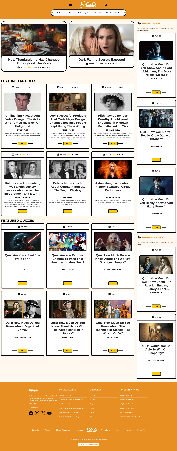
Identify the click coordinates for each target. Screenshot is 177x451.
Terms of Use (141, 430)
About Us (80, 430)
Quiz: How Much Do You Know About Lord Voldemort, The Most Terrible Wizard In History (156, 71)
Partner (47, 430)
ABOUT (117, 13)
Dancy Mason (67, 270)
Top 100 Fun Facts (65, 395)
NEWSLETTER (97, 13)
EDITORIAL (69, 13)
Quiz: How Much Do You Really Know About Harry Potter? (156, 203)
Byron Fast (22, 130)
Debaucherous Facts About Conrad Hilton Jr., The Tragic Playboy (68, 186)
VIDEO (108, 13)
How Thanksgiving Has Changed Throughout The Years (34, 61)
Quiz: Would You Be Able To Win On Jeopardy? (156, 349)
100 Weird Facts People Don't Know (71, 399)
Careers (128, 430)
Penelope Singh (22, 197)
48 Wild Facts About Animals (68, 404)
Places (92, 408)
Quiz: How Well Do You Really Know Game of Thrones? (156, 135)
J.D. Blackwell (113, 130)
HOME (59, 13)
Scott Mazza (23, 270)
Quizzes (92, 399)
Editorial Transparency (63, 430)
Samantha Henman (108, 64)
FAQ (117, 430)
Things (92, 412)
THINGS (75, 87)
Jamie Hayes (67, 337)
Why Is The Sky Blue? (127, 408)
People (92, 404)
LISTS (79, 13)
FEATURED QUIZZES (17, 221)
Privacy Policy (105, 430)
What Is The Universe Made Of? (130, 417)
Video (91, 417)
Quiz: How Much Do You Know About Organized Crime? (23, 326)
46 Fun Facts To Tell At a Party (69, 417)
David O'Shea (68, 197)
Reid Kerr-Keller (22, 337)
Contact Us (35, 430)
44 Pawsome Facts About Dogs (69, 412)
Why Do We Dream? (126, 399)
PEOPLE (29, 87)
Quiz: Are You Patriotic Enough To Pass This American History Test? (67, 259)
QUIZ (87, 13)
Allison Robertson (41, 67)
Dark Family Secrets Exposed (101, 59)
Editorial (92, 395)
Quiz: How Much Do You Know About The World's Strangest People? (113, 259)
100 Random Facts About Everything (71, 408)
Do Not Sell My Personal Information (88, 444)
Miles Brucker (113, 197)
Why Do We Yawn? (126, 404)
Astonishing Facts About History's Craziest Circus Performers (113, 186)
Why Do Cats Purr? (126, 395)
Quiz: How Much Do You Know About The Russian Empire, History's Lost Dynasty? (156, 285)
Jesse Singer (68, 130)
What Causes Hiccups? (127, 412)
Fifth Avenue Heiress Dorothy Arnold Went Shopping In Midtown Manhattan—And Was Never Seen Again (113, 122)
